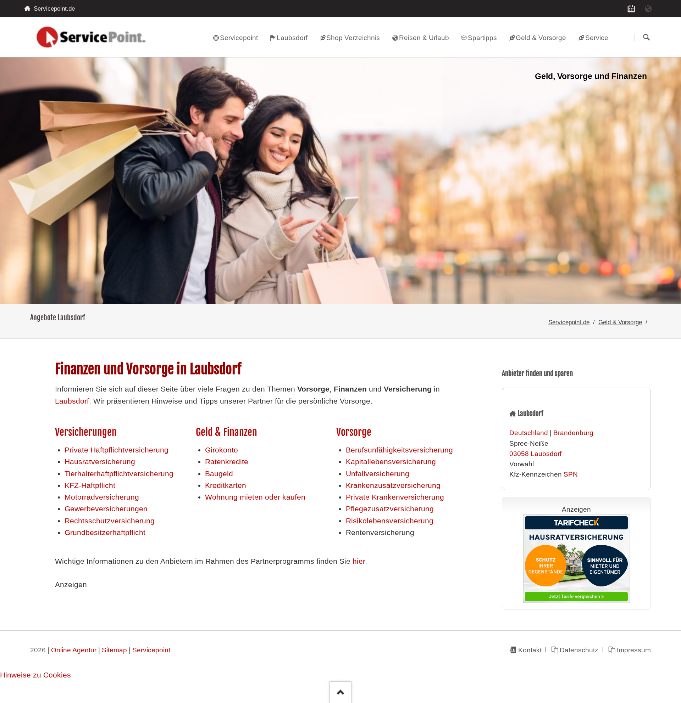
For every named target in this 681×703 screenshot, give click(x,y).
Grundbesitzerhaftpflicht (105, 532)
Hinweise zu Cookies (35, 675)
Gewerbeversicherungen (106, 509)
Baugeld (219, 473)
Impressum (634, 650)
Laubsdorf (72, 401)
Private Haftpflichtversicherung (116, 450)
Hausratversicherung (100, 461)
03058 (519, 453)
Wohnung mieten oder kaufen (255, 497)
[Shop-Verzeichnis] (631, 8)
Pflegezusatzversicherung (390, 509)
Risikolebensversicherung (389, 521)
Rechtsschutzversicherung (110, 521)
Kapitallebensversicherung (391, 461)
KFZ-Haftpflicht (90, 485)
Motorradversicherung (102, 497)
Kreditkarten (225, 485)
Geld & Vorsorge (620, 322)
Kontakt (529, 650)
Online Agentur (73, 650)
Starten (646, 37)
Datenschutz (579, 650)
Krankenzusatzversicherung (393, 485)
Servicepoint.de (568, 322)
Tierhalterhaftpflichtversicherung (119, 473)
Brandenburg (573, 433)
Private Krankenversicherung (395, 497)
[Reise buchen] (648, 8)
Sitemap (114, 650)
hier (359, 561)
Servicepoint (151, 650)
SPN (571, 474)
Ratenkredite (226, 461)
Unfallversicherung (377, 473)
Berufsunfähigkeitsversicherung (399, 450)
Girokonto (221, 450)
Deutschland (528, 433)
